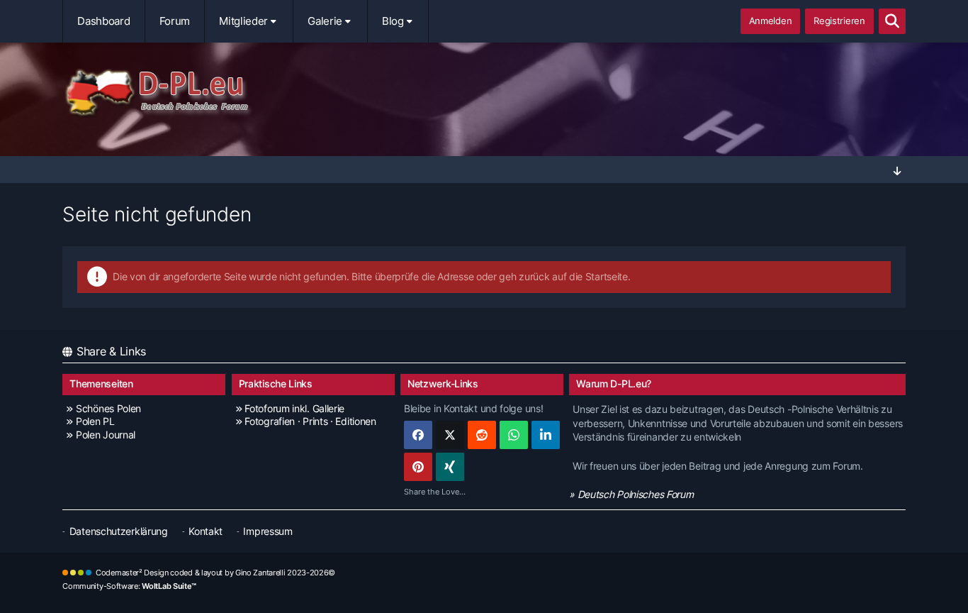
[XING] (450, 467)
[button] (545, 435)
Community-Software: (129, 586)
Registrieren (839, 20)
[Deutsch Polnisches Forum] (483, 93)
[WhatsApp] (514, 435)
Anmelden (770, 20)
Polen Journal (105, 435)
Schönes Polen (108, 408)
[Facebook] (418, 435)
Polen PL (95, 421)
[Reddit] (482, 435)
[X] (450, 435)
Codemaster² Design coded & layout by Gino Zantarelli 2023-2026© (215, 573)
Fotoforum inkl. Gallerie (294, 408)
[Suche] (892, 21)
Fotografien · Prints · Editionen (310, 421)
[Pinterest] (418, 467)
